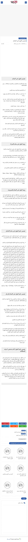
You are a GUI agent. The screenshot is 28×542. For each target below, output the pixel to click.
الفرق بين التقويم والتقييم (8, 474)
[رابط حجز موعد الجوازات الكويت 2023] (7, 451)
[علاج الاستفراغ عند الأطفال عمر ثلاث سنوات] (7, 485)
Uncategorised (23, 38)
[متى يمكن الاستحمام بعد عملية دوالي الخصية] (20, 451)
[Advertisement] (14, 21)
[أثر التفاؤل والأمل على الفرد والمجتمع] (20, 468)
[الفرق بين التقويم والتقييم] (7, 468)
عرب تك (8, 539)
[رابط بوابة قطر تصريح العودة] (20, 485)
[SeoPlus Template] (20, 539)
